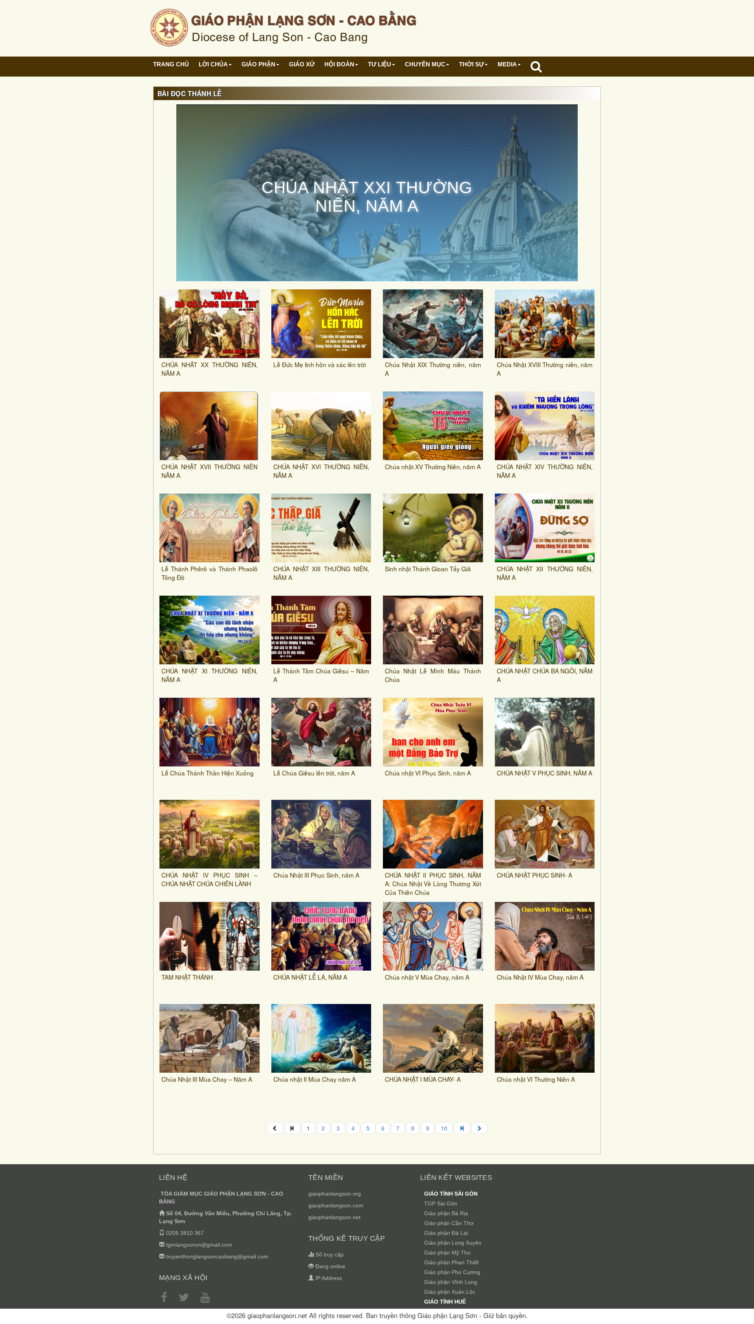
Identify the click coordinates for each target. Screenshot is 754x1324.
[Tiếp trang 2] (479, 1128)
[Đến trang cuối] (461, 1128)
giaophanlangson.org (334, 1194)
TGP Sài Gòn (440, 1203)
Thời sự (471, 64)
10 (444, 1128)
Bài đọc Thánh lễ (189, 93)
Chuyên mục (425, 64)
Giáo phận (258, 64)
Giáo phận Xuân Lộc (449, 1292)
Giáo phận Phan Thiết (451, 1262)
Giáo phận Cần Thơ (449, 1223)
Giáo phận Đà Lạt (446, 1233)
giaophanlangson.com (335, 1205)
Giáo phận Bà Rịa (446, 1213)
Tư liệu (379, 64)
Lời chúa (213, 64)
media (507, 64)
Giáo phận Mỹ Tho (447, 1252)
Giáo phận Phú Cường (452, 1272)
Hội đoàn (339, 64)
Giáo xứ (302, 64)
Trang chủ (171, 64)
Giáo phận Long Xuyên (452, 1243)
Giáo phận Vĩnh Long (450, 1282)
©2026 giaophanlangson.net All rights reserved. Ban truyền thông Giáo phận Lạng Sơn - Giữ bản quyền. (377, 1315)
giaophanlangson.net (334, 1217)
